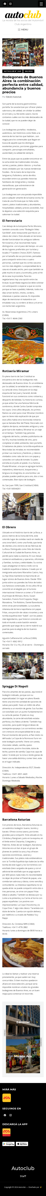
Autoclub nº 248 (12, 71)
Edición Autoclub (13, 97)
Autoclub (23, 1168)
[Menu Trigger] (41, 3)
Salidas (29, 71)
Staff (23, 1176)
